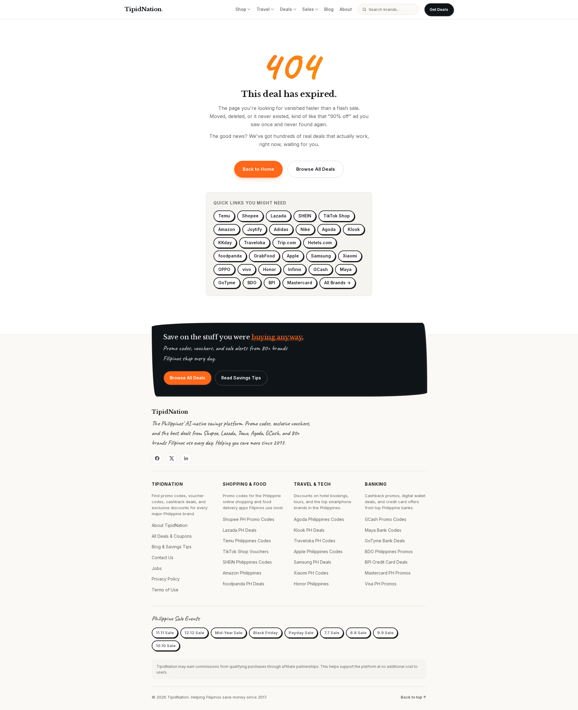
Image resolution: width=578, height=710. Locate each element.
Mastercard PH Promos (388, 572)
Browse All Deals (315, 169)
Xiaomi (350, 255)
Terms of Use (165, 589)
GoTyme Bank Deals (385, 540)
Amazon (226, 229)
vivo (246, 269)
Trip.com (286, 242)
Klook (354, 229)
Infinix (294, 269)
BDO (251, 282)
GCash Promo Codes (385, 519)
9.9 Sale (385, 632)
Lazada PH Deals (239, 530)
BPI (272, 282)
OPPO (224, 269)
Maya (346, 269)
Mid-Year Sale (228, 632)
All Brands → (337, 282)
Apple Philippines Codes (318, 551)
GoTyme (226, 282)
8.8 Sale (358, 632)
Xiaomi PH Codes (311, 572)
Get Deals (439, 9)
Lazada (278, 215)
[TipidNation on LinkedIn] (186, 458)
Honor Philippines (311, 583)
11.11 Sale (165, 632)
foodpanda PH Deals (243, 583)
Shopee (250, 215)
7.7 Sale (331, 632)
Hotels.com (320, 242)
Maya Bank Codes (383, 530)
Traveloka (254, 242)
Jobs (157, 568)
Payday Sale (301, 632)
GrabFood (264, 255)
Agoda (329, 229)
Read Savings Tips (241, 377)
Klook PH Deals (309, 530)
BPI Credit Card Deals (386, 562)
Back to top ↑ (413, 697)
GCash (320, 269)
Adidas (281, 229)
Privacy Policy (166, 578)
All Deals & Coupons (172, 536)
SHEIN (304, 215)
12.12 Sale (194, 632)
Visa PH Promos (380, 583)
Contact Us (162, 557)
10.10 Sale (166, 645)
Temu (224, 215)
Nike (305, 229)
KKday (225, 242)
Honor (269, 269)
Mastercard (299, 282)
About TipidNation (170, 525)
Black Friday (265, 632)
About (346, 9)
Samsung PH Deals (312, 562)
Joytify (254, 229)
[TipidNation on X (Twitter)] (171, 458)
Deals (286, 9)
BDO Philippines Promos (389, 551)
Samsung (321, 255)
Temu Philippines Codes (247, 540)
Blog (329, 9)
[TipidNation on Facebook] (157, 458)
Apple (293, 255)
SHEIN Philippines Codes (247, 562)
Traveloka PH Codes (314, 540)
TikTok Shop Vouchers (246, 551)
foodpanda (230, 255)
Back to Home (258, 169)
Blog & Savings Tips (171, 546)
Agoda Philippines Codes (319, 519)
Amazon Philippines (242, 572)
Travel (263, 9)
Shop (240, 9)
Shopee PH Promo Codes (248, 519)
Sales (308, 9)
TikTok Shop (336, 215)
